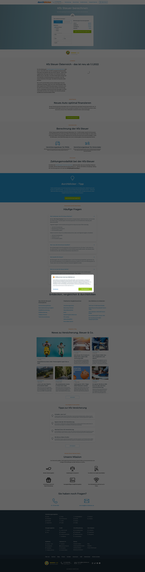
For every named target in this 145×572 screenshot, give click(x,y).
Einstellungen (55, 289)
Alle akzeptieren (85, 289)
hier (73, 285)
